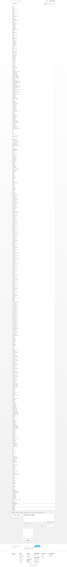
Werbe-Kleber (14, 171)
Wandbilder (14, 165)
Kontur (13, 173)
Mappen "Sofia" (15, 410)
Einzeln (13, 172)
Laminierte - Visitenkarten (16, 76)
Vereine (14, 441)
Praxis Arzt (14, 69)
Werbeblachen (14, 443)
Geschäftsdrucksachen (15, 20)
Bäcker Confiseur (15, 51)
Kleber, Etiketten (15, 169)
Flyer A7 (14, 333)
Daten (13, 502)
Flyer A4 (14, 193)
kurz (13, 448)
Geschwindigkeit (15, 188)
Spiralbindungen (15, 493)
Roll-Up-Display (15, 402)
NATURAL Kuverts (15, 144)
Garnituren (14, 390)
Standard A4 (14, 79)
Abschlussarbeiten (15, 491)
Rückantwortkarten (15, 384)
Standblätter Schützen (15, 446)
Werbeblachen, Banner (16, 150)
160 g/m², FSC (14, 97)
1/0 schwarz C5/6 (15, 120)
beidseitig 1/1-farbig (15, 325)
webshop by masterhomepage (33, 565)
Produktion (13, 506)
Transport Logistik (15, 15)
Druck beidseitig (15, 41)
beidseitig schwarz (15, 73)
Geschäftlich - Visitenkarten (16, 71)
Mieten (13, 500)
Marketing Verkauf (15, 10)
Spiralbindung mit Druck (16, 492)
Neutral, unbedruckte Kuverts (16, 128)
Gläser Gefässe (14, 178)
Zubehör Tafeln (14, 167)
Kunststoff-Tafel (15, 495)
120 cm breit (14, 404)
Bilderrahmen (14, 483)
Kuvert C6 (14, 123)
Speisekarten (14, 26)
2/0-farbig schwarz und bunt (16, 81)
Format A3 (14, 64)
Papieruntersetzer (15, 23)
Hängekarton (14, 406)
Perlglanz (14, 466)
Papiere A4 (14, 468)
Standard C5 (14, 101)
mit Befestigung (15, 158)
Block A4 (14, 395)
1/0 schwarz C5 (14, 109)
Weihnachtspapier (15, 83)
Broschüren (14, 336)
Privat (13, 475)
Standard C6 (14, 124)
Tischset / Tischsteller (15, 457)
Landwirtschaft (21, 557)
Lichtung (14, 488)
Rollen (13, 174)
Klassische (14, 465)
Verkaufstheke (14, 52)
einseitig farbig (15, 72)
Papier (13, 416)
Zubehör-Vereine (15, 461)
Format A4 (14, 61)
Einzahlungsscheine (15, 426)
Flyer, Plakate (14, 442)
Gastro (13, 53)
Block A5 (14, 396)
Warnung (14, 187)
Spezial (13, 153)
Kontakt (42, 555)
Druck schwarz (14, 338)
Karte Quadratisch (15, 355)
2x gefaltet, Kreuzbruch (16, 288)
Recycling (14, 184)
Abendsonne (14, 482)
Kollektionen (14, 508)
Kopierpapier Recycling (16, 436)
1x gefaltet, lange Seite (15, 211)
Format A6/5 (14, 382)
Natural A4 (14, 88)
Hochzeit (14, 476)
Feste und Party (15, 480)
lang (13, 450)
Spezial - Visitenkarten (15, 77)
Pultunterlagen (14, 405)
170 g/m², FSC (14, 196)
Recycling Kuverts (15, 136)
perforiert (14, 449)
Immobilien (14, 48)
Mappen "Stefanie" (15, 408)
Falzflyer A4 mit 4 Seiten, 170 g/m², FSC (28, 538)
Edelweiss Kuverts (15, 143)
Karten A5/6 (14, 362)
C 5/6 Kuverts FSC (15, 140)
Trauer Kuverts (14, 148)
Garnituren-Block (15, 392)
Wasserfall (14, 487)
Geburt (13, 478)
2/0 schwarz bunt (15, 106)
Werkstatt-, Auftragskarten (16, 385)
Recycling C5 (14, 105)
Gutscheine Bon (15, 445)
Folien (13, 168)
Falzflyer (14, 210)
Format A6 (14, 42)
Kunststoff (14, 157)
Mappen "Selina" (15, 409)
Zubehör (14, 162)
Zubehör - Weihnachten (16, 474)
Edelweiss (14, 341)
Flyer (13, 21)
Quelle (13, 486)
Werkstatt (20, 560)
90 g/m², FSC (14, 57)
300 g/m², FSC (14, 197)
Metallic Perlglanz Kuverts (16, 145)
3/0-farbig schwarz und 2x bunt (17, 86)
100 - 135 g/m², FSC (15, 294)
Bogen (13, 177)
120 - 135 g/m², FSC (15, 203)
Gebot (13, 185)
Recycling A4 (14, 84)
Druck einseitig (14, 44)
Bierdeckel (14, 27)
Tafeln (13, 191)
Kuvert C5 (14, 100)
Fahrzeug (14, 163)
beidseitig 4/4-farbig (15, 194)
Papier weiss (14, 55)
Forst (20, 558)
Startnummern (14, 459)
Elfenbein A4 (14, 90)
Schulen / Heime (21, 561)
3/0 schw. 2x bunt (15, 107)
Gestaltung (13, 505)
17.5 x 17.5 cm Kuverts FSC (16, 141)
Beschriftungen (15, 149)
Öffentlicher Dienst (15, 38)
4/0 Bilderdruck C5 (15, 104)
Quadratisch (14, 134)
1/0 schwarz (14, 114)
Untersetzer (14, 24)
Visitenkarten (14, 19)
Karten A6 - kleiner (15, 352)
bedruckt (14, 470)
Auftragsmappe (15, 413)
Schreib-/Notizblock (15, 394)
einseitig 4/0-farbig (15, 198)
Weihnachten (14, 462)
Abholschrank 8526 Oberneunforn (17, 499)
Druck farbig (14, 339)
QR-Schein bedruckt (15, 98)
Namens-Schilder (15, 458)
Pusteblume (14, 490)
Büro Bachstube (15, 54)
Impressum (42, 557)
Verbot (13, 186)
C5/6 (13, 133)
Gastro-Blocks (14, 22)
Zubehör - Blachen (15, 154)
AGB (42, 556)
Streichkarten (14, 444)
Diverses (14, 498)
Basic (13, 152)
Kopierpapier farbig (15, 428)
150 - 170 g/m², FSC (15, 232)
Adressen (50, 556)
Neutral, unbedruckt (15, 411)
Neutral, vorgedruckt (15, 398)
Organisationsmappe (15, 412)
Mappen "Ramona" (15, 407)
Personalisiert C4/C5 (15, 126)
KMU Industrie (14, 170)
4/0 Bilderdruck (15, 108)
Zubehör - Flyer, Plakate (16, 335)
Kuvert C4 (14, 112)
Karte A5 (14, 366)
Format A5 (14, 40)
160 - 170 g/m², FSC (15, 304)
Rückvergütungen (51, 555)
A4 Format (14, 213)
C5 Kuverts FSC (14, 139)
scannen (14, 418)
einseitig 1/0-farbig (15, 329)
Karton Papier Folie (15, 68)
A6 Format (14, 291)
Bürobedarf (14, 420)
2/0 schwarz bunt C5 (15, 102)
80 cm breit (14, 403)
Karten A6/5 (14, 350)
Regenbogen (14, 340)
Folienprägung (14, 467)
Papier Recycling (15, 67)
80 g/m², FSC (14, 56)
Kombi (13, 397)
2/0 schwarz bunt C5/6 (15, 121)
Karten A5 (14, 357)
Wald (13, 481)
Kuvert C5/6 (14, 472)
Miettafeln (14, 460)
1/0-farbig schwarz (15, 80)
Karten (13, 347)
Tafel (13, 155)
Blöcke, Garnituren (15, 386)
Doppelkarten (14, 364)
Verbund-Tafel (14, 166)
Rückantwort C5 (15, 127)
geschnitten (14, 176)
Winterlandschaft (15, 464)
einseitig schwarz (15, 74)
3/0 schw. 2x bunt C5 (15, 103)
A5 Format (14, 214)
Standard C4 (14, 113)
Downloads (13, 509)
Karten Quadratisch (15, 351)
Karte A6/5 (14, 354)
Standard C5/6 (14, 119)
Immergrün (14, 485)
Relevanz (49, 526)
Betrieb (13, 31)
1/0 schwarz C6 (14, 125)
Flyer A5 (14, 300)
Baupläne (14, 415)
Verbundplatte (14, 156)
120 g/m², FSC (14, 58)
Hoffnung (14, 489)
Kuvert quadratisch (15, 473)
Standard (14, 151)
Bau (13, 9)
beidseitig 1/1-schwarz (15, 202)
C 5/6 (13, 146)
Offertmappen (14, 424)
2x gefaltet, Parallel (15, 240)
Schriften (14, 164)
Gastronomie (21, 556)
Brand (13, 183)
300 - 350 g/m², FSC (15, 308)
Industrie (14, 12)
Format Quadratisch (15, 383)
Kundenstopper (15, 334)
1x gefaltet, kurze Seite (15, 257)
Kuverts (14, 99)
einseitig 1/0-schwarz (15, 276)
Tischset (14, 25)
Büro (13, 11)
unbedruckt (14, 182)
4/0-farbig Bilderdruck (15, 82)
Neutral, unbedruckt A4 (16, 94)
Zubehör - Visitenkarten (16, 78)
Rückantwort (14, 440)
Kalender (14, 401)
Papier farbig (14, 59)
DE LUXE (14, 92)
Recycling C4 (14, 117)
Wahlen (14, 39)
